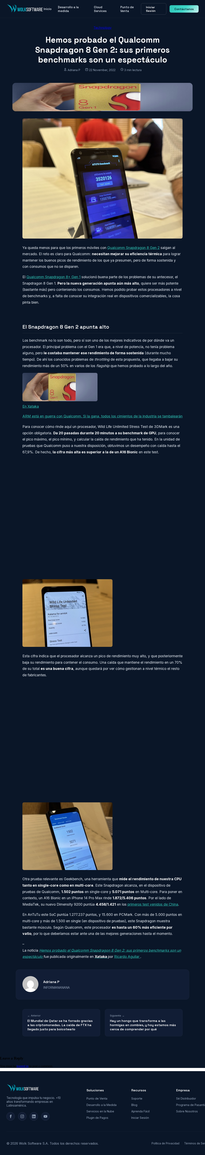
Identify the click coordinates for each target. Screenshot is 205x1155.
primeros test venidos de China (153, 904)
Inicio (47, 9)
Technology (102, 28)
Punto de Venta (127, 9)
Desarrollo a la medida (68, 9)
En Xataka (30, 406)
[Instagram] (22, 1116)
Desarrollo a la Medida (101, 1105)
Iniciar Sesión (151, 9)
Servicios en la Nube (100, 1111)
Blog (134, 1105)
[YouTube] (45, 1116)
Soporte (136, 1098)
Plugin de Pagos (97, 1117)
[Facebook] (10, 1116)
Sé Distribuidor (186, 1098)
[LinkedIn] (34, 1116)
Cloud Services (100, 9)
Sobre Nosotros (187, 1111)
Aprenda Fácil (140, 1111)
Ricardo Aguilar (127, 956)
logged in (22, 1066)
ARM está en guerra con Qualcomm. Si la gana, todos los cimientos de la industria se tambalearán (102, 416)
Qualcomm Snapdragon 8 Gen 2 (133, 248)
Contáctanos (184, 9)
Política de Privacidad (165, 1143)
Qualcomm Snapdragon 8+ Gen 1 (53, 277)
